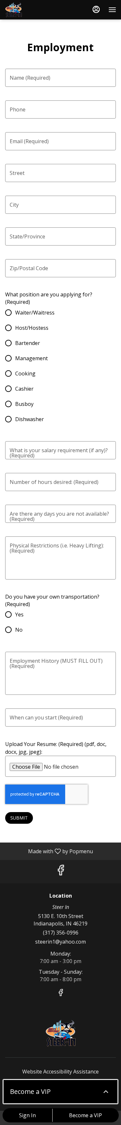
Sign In (27, 1115)
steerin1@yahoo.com (60, 941)
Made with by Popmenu (49, 851)
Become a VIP (85, 1115)
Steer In (60, 1033)
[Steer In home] (34, 10)
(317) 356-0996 (60, 932)
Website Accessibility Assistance (60, 1071)
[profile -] (96, 9)
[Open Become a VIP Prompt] (106, 1091)
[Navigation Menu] (112, 9)
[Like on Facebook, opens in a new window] (60, 871)
